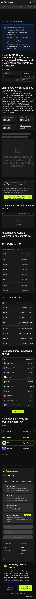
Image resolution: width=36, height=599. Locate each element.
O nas (5, 547)
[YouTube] (9, 476)
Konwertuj (5, 21)
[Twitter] (4, 476)
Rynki (30, 7)
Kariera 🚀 (6, 550)
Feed (3, 7)
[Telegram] (13, 476)
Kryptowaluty (24, 550)
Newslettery (11, 7)
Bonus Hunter (21, 7)
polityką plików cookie (11, 582)
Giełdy (22, 553)
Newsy (22, 547)
